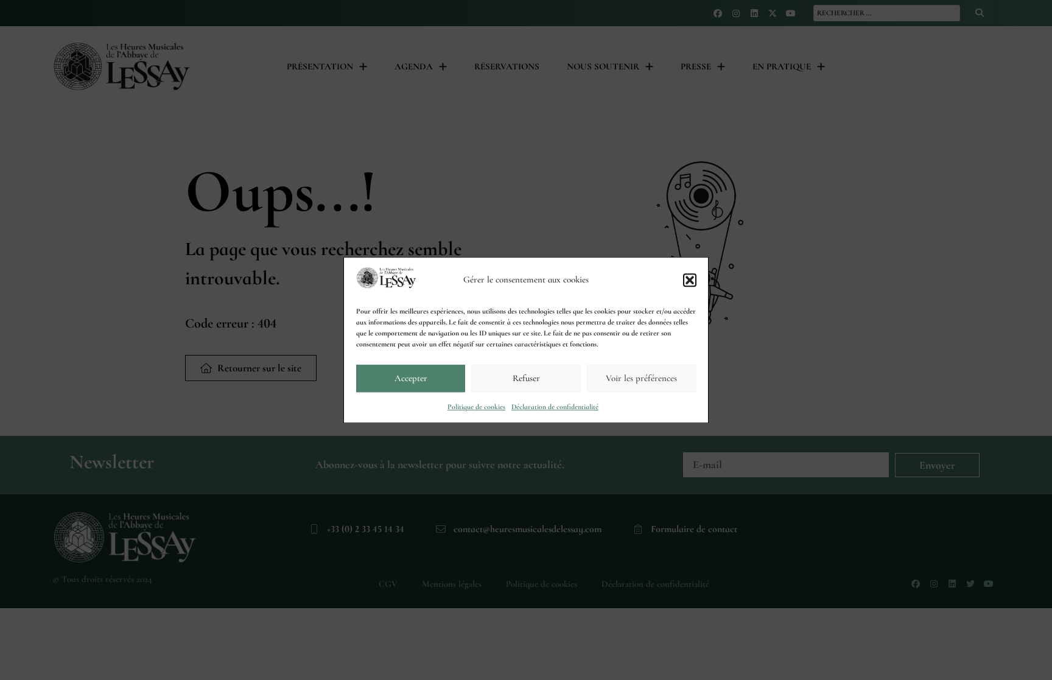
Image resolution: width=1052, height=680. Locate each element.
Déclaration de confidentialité (554, 406)
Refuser (526, 378)
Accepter (410, 378)
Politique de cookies (476, 406)
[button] (690, 280)
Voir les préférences (641, 378)
